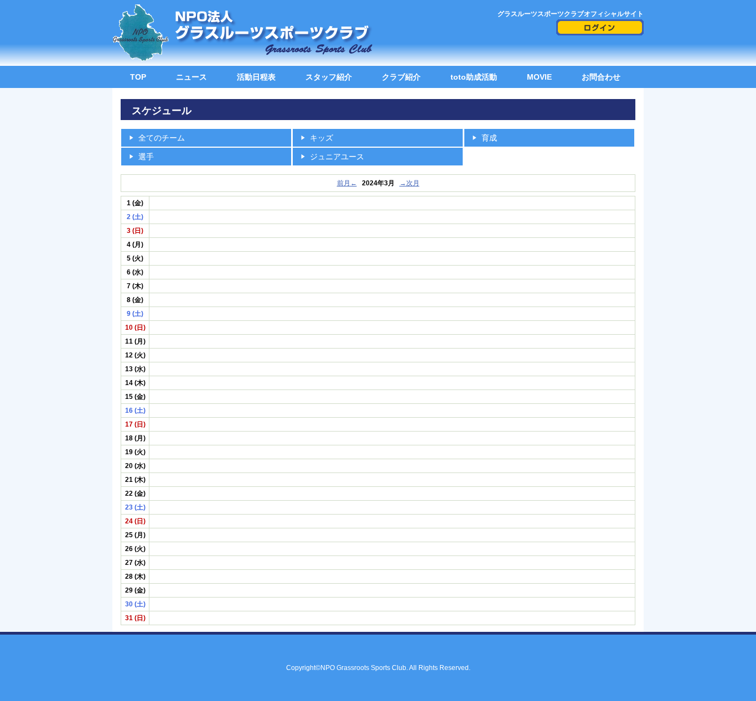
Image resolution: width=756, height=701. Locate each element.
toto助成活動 (474, 76)
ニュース (191, 76)
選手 (146, 156)
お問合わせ (601, 76)
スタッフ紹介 (328, 76)
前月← (347, 183)
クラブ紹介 (401, 76)
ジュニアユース (337, 156)
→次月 (410, 183)
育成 (489, 137)
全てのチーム (161, 137)
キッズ (321, 137)
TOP (138, 76)
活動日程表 (256, 76)
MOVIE (539, 76)
